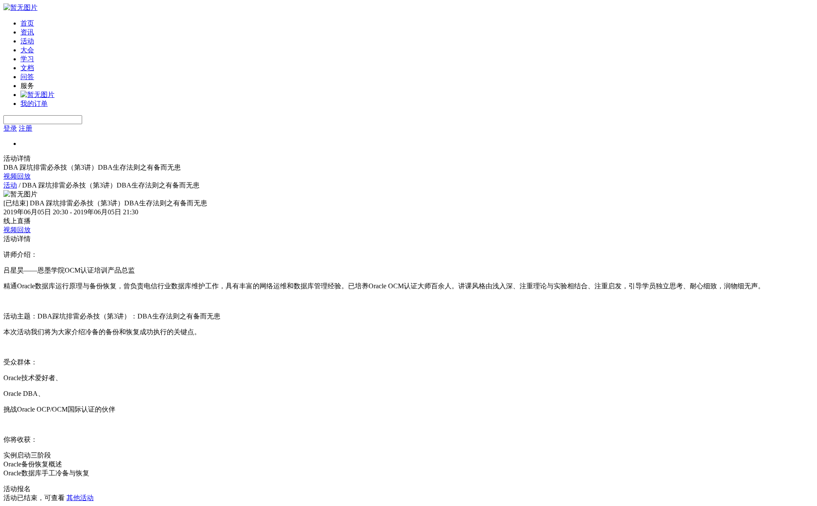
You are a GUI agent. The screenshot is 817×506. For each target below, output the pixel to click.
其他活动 (80, 497)
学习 (27, 59)
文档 (27, 67)
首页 (27, 23)
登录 (10, 128)
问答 (27, 76)
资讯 (27, 32)
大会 (27, 50)
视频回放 (17, 176)
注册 (25, 128)
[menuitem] (417, 23)
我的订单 (34, 103)
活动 (27, 41)
